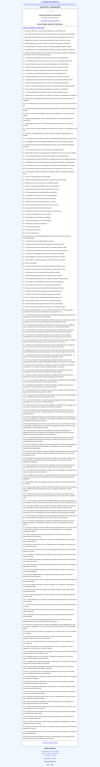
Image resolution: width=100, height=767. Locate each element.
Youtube (53, 755)
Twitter (44, 753)
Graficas (50, 21)
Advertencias (47, 758)
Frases (37, 4)
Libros (54, 758)
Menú (65, 4)
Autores (42, 4)
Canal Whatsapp (54, 751)
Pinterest (55, 753)
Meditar (61, 4)
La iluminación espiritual (50, 2)
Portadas (44, 21)
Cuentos (31, 4)
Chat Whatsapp (45, 751)
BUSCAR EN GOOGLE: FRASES (50, 743)
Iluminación (55, 4)
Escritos (48, 4)
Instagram (47, 755)
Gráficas (70, 4)
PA (25, 4)
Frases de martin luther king (34, 28)
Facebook (49, 753)
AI (27, 4)
